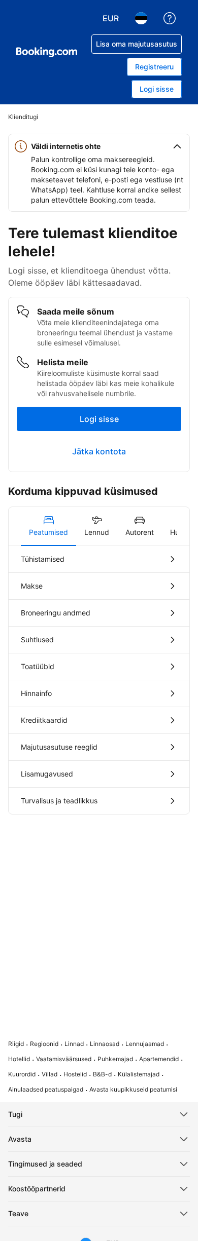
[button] (99, 146)
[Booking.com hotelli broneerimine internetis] (46, 52)
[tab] (48, 526)
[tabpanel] (99, 680)
